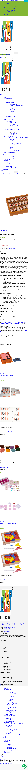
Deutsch (8, 3)
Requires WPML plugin (11, 6)
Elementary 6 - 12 (9, 116)
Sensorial (12, 107)
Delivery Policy (6, 667)
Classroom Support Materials (14, 129)
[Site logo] (7, 51)
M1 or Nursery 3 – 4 (10, 711)
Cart (4, 650)
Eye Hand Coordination (11, 729)
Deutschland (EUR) (10, 10)
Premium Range (13, 133)
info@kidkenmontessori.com (9, 627)
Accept (11, 763)
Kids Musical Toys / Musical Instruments (15, 734)
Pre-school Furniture (7, 682)
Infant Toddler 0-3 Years (11, 691)
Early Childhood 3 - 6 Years (18, 173)
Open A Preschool (10, 156)
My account (5, 652)
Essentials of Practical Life (15, 693)
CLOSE (26, 1)
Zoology (12, 114)
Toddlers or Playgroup (15, 122)
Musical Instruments (14, 148)
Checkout (5, 651)
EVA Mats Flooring (14, 150)
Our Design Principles (8, 662)
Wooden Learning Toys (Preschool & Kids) (13, 681)
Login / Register (6, 752)
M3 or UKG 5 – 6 (10, 714)
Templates (8, 163)
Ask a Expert (9, 747)
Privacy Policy (6, 666)
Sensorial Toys (9, 725)
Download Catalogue (5, 54)
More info (4, 763)
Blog (7, 162)
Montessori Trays (10, 718)
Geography (12, 111)
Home (1, 173)
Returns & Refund (7, 669)
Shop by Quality (9, 704)
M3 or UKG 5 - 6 (14, 127)
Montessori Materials (7, 173)
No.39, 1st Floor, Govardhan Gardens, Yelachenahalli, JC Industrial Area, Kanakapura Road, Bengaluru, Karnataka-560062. (14, 625)
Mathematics (13, 109)
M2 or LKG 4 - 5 (14, 125)
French (7, 4)
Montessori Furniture (11, 119)
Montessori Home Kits (11, 167)
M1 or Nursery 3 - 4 (14, 124)
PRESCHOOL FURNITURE (10, 152)
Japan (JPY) (9, 11)
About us (5, 661)
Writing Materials (10, 719)
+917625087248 (7, 628)
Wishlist (5, 654)
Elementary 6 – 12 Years (11, 703)
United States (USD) (10, 8)
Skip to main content (13, 0)
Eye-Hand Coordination (15, 143)
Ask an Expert (9, 166)
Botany (11, 112)
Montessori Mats (10, 717)
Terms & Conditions (7, 665)
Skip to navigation (4, 0)
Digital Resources (10, 165)
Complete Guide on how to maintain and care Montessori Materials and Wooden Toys (13, 323)
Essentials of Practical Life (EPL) (17, 105)
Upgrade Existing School (11, 158)
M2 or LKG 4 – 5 (10, 713)
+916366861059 (7, 630)
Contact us (5, 663)
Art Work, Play (13, 146)
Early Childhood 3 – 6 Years (12, 692)
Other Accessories (10, 721)
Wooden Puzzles (13, 144)
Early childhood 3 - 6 (12, 104)
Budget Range (13, 134)
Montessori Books (11, 121)
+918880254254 (7, 631)
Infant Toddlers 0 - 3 (10, 102)
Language (12, 108)
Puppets (11, 147)
